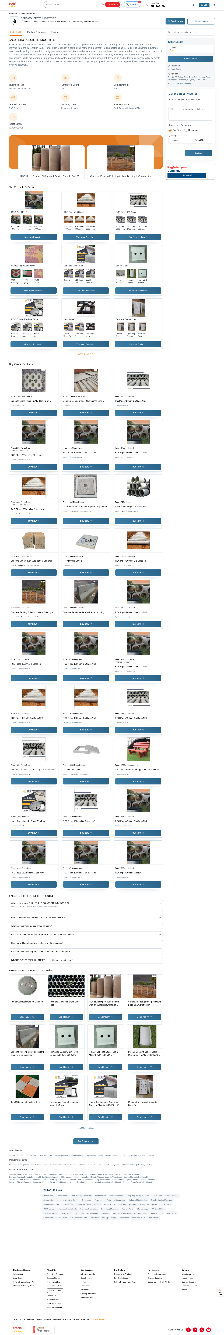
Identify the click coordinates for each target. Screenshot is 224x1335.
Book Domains (86, 1278)
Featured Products (189, 1286)
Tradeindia (13, 13)
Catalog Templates (88, 1294)
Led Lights (79, 1213)
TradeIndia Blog (53, 1282)
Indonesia (57, 1319)
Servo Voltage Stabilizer (82, 1196)
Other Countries (98, 1319)
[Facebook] (188, 1330)
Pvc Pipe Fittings (109, 1218)
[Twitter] (202, 1330)
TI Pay (83, 1282)
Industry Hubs (187, 1278)
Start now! (187, 175)
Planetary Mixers (50, 1213)
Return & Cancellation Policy (24, 1282)
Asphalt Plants (128, 1209)
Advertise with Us (87, 1274)
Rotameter (86, 1200)
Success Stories (53, 1278)
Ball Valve (106, 1213)
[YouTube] (208, 1330)
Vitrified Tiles (61, 1218)
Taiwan (30, 1319)
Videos (184, 1290)
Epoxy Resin (166, 1204)
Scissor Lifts (48, 1200)
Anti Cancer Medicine (122, 1213)
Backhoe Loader (116, 1196)
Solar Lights (171, 1213)
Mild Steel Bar (49, 1209)
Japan (15, 1319)
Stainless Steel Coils (78, 1218)
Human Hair (48, 1196)
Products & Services (36, 32)
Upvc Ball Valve (138, 1218)
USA (83, 1319)
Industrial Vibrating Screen (68, 1200)
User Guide (17, 1278)
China (22, 1319)
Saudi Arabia (74, 1319)
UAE (65, 1319)
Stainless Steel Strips (89, 1209)
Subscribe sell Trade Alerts (159, 1282)
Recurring (192, 130)
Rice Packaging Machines (161, 1200)
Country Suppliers (189, 1282)
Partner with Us (53, 1299)
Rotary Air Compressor (116, 1200)
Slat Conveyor (143, 1209)
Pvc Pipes (95, 1218)
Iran (88, 1319)
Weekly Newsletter (54, 1307)
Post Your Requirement (157, 1274)
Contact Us (51, 1296)
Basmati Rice (100, 1196)
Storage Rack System (148, 1204)
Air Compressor (140, 1213)
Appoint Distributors (88, 1297)
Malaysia (47, 1319)
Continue (198, 153)
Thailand (38, 1319)
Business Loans (86, 1290)
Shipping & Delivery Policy (23, 1286)
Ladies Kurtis (66, 1213)
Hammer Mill (68, 1204)
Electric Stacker (171, 1196)
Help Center (18, 1274)
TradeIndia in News (55, 1286)
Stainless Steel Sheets (67, 1209)
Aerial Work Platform (127, 1204)
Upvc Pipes (124, 1218)
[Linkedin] (195, 1330)
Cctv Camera (92, 1213)
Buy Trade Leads (121, 1278)
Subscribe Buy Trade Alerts (125, 1282)
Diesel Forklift (109, 1204)
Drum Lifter (157, 1196)
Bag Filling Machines (109, 1209)
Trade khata (85, 1286)
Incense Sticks (157, 1213)
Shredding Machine (51, 1204)
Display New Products (123, 1274)
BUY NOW (32, 413)
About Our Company (55, 1274)
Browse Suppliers (155, 1278)
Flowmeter (98, 1200)
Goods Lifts (48, 1218)
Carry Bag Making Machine (138, 1196)
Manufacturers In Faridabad (179, 83)
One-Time (177, 130)
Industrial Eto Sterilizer (138, 1200)
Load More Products (86, 1128)
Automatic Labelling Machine (89, 1204)
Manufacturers (188, 1274)
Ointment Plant (158, 1209)
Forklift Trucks (62, 1196)
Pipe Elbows (154, 1218)
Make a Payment (54, 1303)
